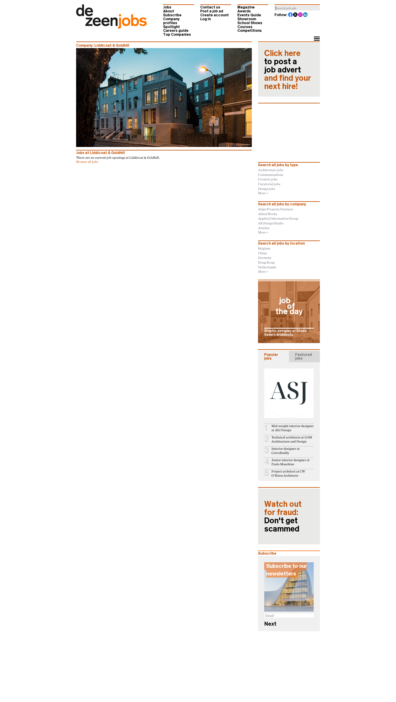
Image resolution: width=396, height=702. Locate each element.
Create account (214, 15)
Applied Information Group (278, 218)
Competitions (249, 30)
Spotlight (171, 27)
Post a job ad (211, 11)
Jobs (167, 7)
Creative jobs (267, 179)
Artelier (264, 228)
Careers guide (176, 30)
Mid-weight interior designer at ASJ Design (292, 428)
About (168, 11)
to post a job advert (287, 69)
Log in (205, 19)
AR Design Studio (271, 223)
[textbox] (297, 8)
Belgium (264, 248)
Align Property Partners (275, 209)
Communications (270, 175)
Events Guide (249, 15)
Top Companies (177, 34)
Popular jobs (271, 356)
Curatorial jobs (269, 184)
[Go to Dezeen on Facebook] (290, 15)
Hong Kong (266, 262)
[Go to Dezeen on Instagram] (300, 15)
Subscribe (172, 15)
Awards (244, 11)
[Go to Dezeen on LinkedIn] (305, 15)
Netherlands (267, 267)
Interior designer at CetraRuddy (285, 451)
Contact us (210, 7)
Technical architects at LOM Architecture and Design (291, 439)
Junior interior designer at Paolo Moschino (290, 462)
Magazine (246, 7)
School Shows (249, 23)
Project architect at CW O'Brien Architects (288, 473)
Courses (244, 27)
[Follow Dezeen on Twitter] (295, 15)
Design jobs (266, 189)
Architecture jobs (270, 170)
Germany (264, 258)
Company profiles (171, 21)
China (262, 253)
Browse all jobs (87, 162)
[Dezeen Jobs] (111, 27)
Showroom (246, 19)
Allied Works (267, 214)
